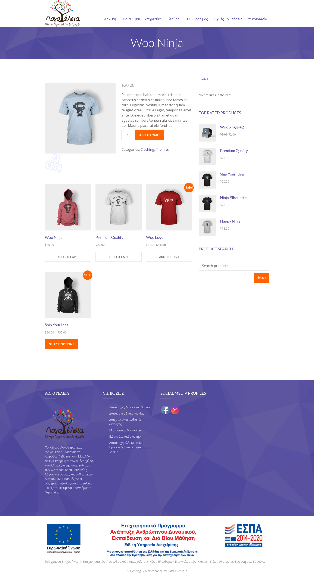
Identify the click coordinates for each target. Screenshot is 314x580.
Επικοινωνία (257, 19)
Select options (61, 344)
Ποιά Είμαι (131, 19)
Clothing (147, 149)
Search (261, 277)
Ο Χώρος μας (197, 19)
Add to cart (149, 135)
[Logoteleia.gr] (62, 13)
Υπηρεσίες (153, 19)
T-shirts (162, 149)
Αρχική (110, 19)
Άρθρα (174, 19)
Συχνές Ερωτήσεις (227, 19)
